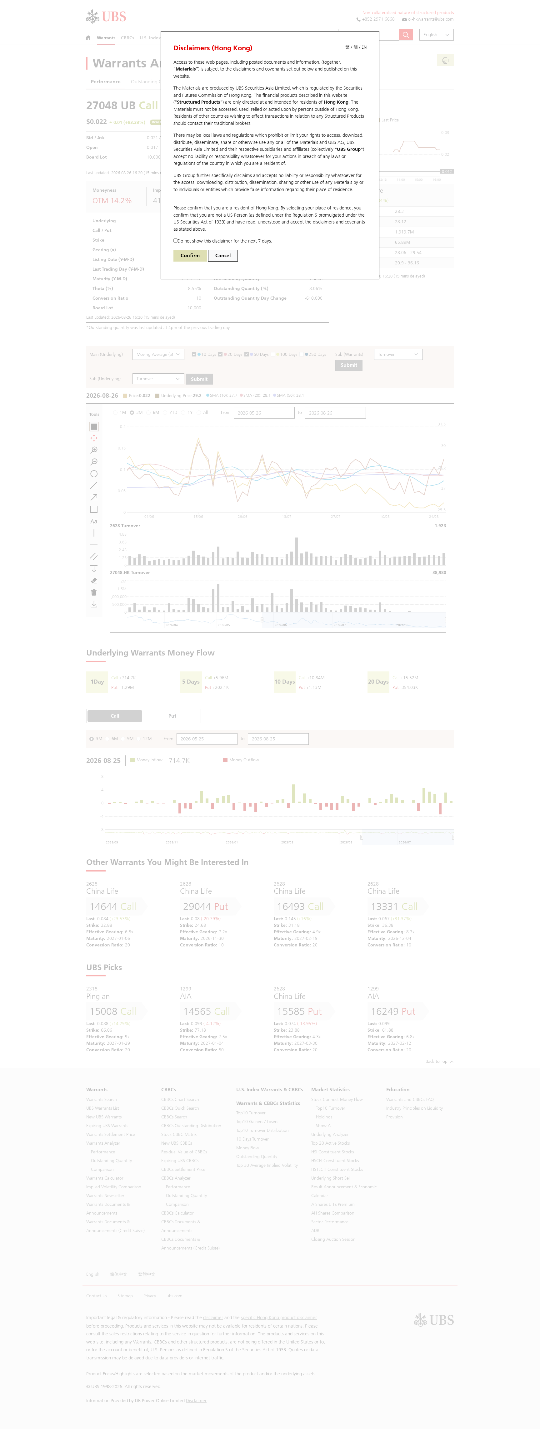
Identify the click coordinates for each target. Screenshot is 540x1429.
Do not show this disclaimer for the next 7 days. (225, 241)
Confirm (190, 255)
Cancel (223, 255)
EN (364, 47)
